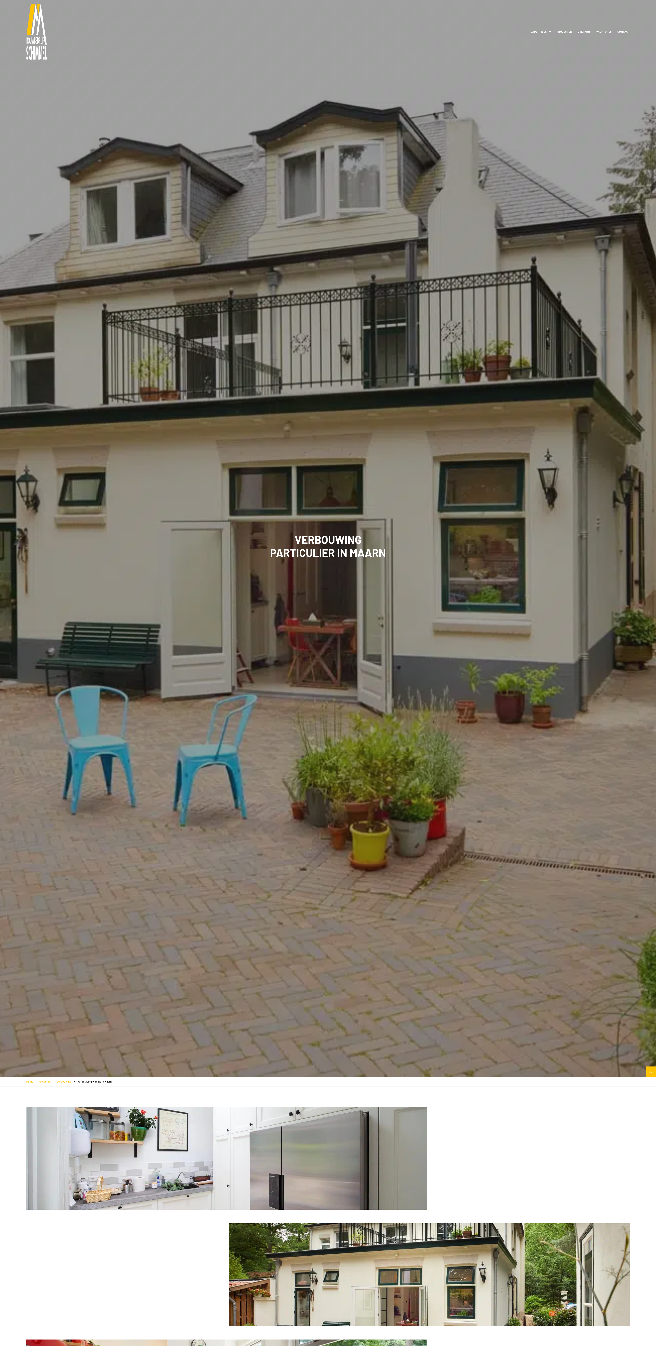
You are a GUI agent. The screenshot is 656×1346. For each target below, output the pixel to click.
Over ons (584, 31)
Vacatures (604, 31)
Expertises (539, 31)
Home (29, 1081)
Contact (623, 31)
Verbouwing (64, 1081)
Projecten (564, 31)
